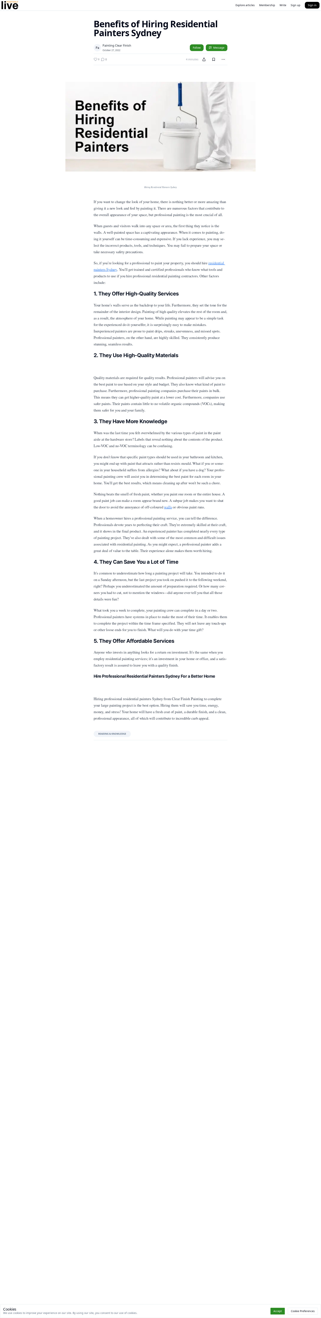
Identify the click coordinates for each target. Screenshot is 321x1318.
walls (168, 506)
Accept (277, 1311)
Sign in (312, 5)
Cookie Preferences (303, 1311)
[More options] (223, 59)
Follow (197, 47)
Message (218, 47)
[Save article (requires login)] (214, 59)
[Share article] (204, 59)
